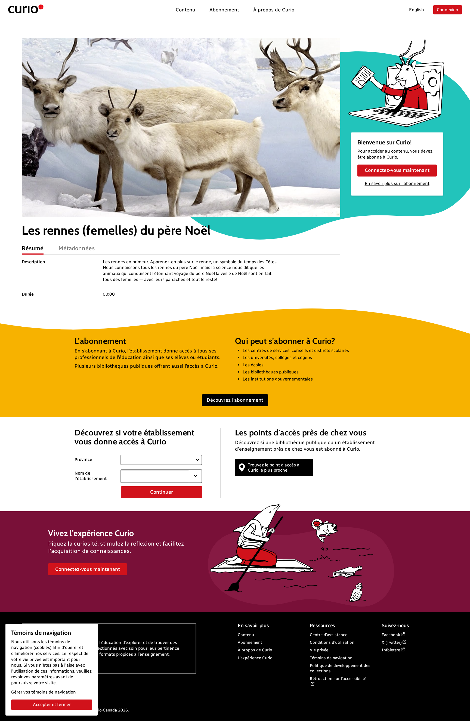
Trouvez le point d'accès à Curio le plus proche (273, 467)
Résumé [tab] (33, 248)
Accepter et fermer (52, 704)
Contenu (246, 634)
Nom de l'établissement (91, 476)
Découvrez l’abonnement (235, 400)
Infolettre (391, 650)
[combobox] (154, 476)
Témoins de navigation (331, 657)
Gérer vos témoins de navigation (43, 692)
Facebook (391, 634)
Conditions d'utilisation (332, 642)
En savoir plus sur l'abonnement (397, 183)
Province (83, 459)
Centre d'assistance (328, 634)
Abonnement (250, 642)
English (416, 9)
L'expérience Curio (255, 657)
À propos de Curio (255, 650)
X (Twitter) (392, 642)
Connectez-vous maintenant (397, 170)
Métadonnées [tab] (76, 248)
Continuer (161, 492)
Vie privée (319, 650)
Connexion (447, 9)
